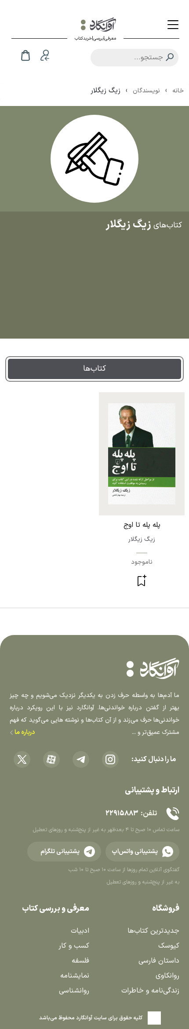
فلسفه (80, 961)
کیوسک (168, 946)
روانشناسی (74, 990)
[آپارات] (51, 759)
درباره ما (24, 732)
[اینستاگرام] (110, 759)
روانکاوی (167, 976)
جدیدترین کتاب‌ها (153, 931)
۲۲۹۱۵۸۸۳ (121, 813)
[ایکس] (22, 759)
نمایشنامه (74, 976)
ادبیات (80, 931)
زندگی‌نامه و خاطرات (150, 990)
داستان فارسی (158, 961)
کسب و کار (73, 946)
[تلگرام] (81, 759)
